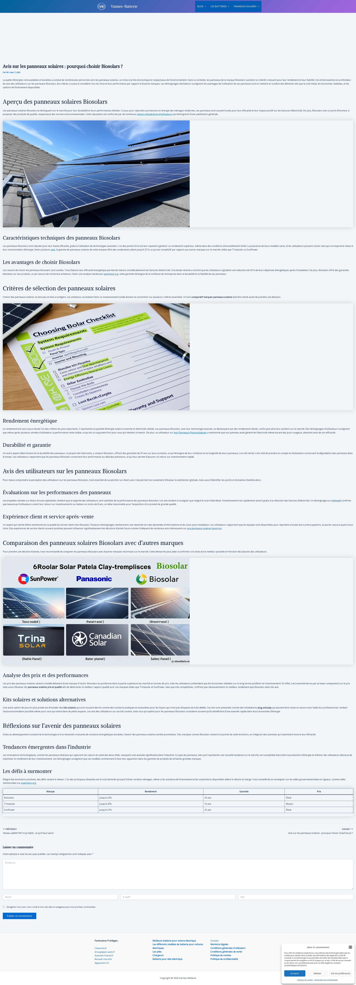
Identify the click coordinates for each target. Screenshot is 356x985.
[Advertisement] (178, 33)
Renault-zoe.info (103, 959)
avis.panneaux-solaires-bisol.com (204, 528)
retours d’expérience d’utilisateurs (154, 114)
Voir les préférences (340, 973)
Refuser (317, 973)
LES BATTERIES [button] (219, 6)
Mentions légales (219, 944)
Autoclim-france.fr (104, 955)
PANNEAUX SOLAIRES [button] (245, 6)
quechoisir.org (110, 273)
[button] (350, 947)
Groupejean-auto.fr (105, 951)
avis (53, 249)
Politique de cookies (305, 980)
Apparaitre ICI (102, 962)
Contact (214, 940)
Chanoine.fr (101, 948)
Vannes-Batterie (124, 6)
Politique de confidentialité (224, 959)
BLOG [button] (200, 6)
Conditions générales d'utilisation (227, 948)
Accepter (295, 973)
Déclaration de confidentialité (326, 980)
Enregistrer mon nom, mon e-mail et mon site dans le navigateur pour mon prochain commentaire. (51, 907)
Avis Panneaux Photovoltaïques (190, 432)
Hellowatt (336, 500)
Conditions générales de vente (226, 951)
